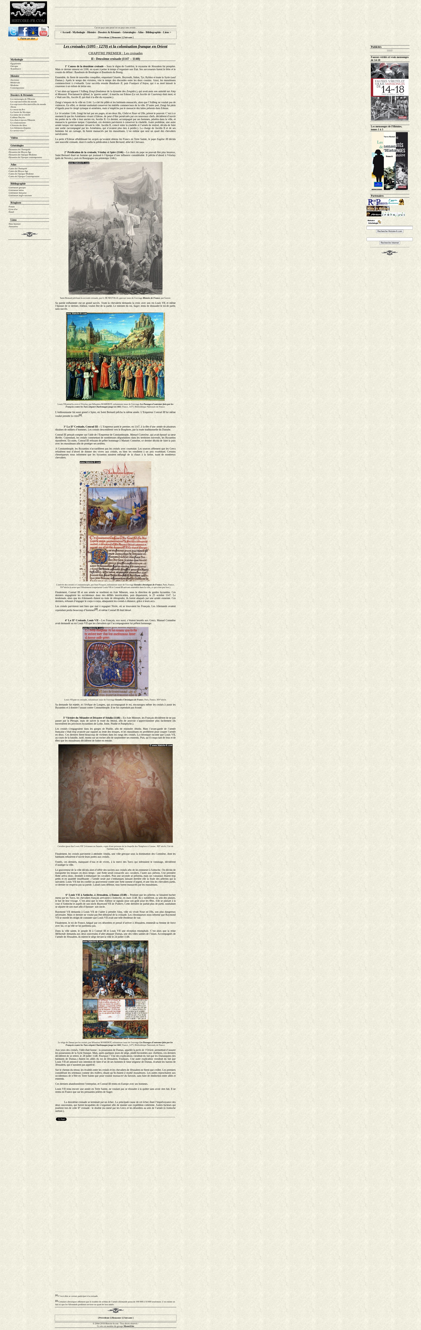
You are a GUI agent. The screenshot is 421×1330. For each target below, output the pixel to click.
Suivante (128, 37)
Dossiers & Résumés (109, 32)
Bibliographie (153, 32)
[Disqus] (115, 1163)
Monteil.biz (129, 1326)
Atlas (141, 32)
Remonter (116, 37)
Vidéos (14, 137)
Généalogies (129, 32)
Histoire (91, 32)
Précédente (104, 37)
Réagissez (16, 202)
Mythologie (79, 32)
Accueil (66, 32)
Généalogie (17, 145)
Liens (166, 32)
